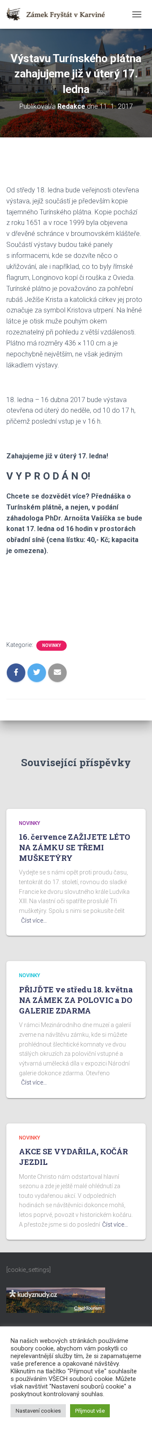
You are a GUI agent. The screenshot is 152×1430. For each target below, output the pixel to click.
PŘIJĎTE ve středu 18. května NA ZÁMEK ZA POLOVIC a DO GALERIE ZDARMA (76, 1000)
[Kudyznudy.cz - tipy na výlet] (55, 1299)
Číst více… (34, 920)
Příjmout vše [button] (90, 1411)
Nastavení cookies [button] (38, 1411)
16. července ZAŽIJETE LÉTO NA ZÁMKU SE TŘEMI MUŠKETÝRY (74, 847)
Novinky (51, 645)
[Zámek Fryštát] (59, 14)
